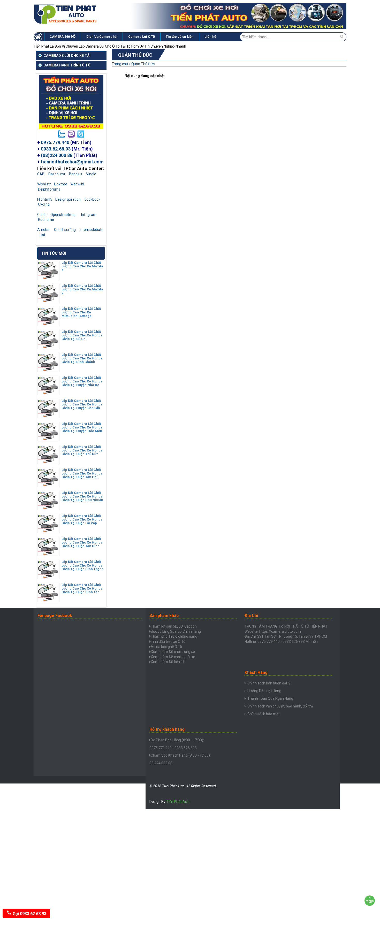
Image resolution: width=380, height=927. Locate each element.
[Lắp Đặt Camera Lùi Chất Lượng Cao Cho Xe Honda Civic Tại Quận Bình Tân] (48, 600)
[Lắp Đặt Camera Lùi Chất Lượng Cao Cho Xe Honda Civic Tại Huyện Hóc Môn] (48, 439)
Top (370, 901)
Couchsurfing (65, 230)
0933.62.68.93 (56, 149)
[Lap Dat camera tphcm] (39, 36)
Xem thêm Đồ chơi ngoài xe (173, 657)
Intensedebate (91, 230)
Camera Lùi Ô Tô (141, 37)
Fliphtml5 (44, 199)
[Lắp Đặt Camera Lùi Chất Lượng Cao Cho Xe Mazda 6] (48, 278)
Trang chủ (120, 64)
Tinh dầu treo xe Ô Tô (168, 641)
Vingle (91, 174)
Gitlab (42, 215)
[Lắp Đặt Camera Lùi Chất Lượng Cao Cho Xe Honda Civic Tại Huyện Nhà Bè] (48, 393)
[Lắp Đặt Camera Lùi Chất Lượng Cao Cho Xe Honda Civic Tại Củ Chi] (48, 347)
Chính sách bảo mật (263, 714)
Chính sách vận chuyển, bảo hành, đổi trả (280, 706)
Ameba (43, 230)
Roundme (46, 219)
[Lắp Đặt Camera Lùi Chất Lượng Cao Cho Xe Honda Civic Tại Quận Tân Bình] (48, 554)
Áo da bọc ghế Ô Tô (166, 647)
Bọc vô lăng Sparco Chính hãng (176, 631)
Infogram (88, 215)
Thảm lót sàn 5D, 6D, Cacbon (174, 626)
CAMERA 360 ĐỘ (62, 37)
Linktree (60, 184)
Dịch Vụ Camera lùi (101, 37)
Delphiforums (49, 189)
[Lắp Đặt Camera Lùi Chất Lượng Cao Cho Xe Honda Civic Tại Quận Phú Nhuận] (48, 508)
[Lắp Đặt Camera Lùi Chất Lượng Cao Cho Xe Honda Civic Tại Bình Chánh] (48, 370)
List (42, 235)
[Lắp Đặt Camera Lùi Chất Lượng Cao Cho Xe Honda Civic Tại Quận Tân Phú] (48, 485)
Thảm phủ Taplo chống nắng (174, 636)
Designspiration (68, 199)
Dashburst (56, 174)
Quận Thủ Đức (143, 64)
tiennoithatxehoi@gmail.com (72, 161)
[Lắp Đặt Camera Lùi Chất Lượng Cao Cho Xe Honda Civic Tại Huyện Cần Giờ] (48, 416)
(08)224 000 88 (56, 155)
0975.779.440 (55, 142)
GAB (40, 174)
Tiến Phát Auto (178, 802)
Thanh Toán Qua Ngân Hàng (270, 698)
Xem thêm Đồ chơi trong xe (173, 652)
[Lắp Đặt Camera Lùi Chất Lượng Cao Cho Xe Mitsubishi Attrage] (48, 324)
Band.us (75, 174)
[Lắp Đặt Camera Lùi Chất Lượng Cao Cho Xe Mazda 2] (48, 301)
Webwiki (77, 184)
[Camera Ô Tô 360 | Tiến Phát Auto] (66, 23)
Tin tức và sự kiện (180, 37)
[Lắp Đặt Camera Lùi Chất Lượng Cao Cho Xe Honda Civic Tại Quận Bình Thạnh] (48, 577)
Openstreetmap (63, 215)
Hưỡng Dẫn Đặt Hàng (264, 691)
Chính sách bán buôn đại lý (268, 683)
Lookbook (92, 199)
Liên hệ (210, 37)
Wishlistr (44, 184)
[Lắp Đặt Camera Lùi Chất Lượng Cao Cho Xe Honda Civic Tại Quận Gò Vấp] (48, 531)
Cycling (44, 204)
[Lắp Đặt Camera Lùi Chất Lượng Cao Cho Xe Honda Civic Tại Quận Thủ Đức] (48, 462)
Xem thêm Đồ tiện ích (168, 662)
